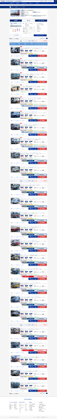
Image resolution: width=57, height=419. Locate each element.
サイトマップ (34, 417)
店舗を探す (42, 1)
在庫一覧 (28, 20)
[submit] (47, 3)
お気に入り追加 (33, 55)
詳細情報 (15, 20)
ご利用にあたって (38, 417)
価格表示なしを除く (39, 28)
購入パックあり (39, 29)
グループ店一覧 (41, 20)
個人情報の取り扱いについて (44, 417)
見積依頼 (43, 55)
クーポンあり (38, 30)
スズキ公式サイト (50, 1)
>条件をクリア (31, 35)
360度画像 (38, 31)
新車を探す (45, 1)
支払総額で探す (27, 24)
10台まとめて (13, 41)
